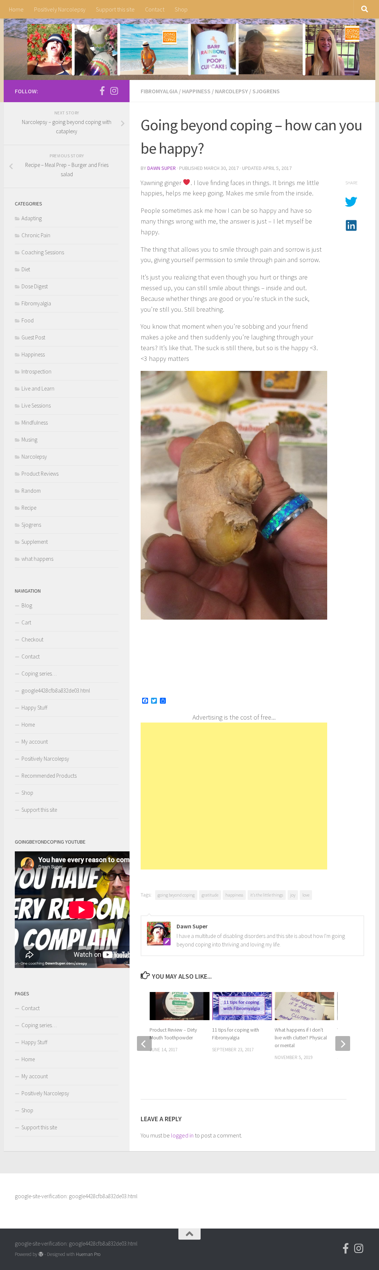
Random (31, 490)
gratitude (210, 895)
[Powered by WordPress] (40, 1254)
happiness (234, 895)
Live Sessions (36, 405)
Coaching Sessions (42, 252)
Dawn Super (161, 168)
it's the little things (266, 895)
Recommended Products (49, 775)
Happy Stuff (34, 707)
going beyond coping (176, 895)
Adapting (31, 218)
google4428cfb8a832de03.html (55, 690)
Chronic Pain (35, 235)
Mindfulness (34, 422)
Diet (25, 269)
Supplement (34, 541)
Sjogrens (266, 91)
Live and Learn (37, 388)
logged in (182, 1135)
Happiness (196, 91)
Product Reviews (39, 473)
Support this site (115, 9)
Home (16, 9)
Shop (181, 9)
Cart (26, 622)
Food (27, 320)
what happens (37, 558)
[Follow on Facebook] (102, 90)
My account (34, 741)
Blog (26, 605)
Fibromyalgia (159, 91)
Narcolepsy (231, 91)
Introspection (36, 371)
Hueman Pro (88, 1254)
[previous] (144, 1043)
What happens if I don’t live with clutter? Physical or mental (301, 1037)
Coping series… (39, 673)
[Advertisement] (234, 796)
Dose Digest (34, 286)
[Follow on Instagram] (114, 90)
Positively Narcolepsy (59, 9)
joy (292, 895)
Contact (154, 9)
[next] (342, 1043)
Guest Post (33, 337)
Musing (29, 439)
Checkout (32, 639)
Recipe (28, 507)
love (305, 895)
